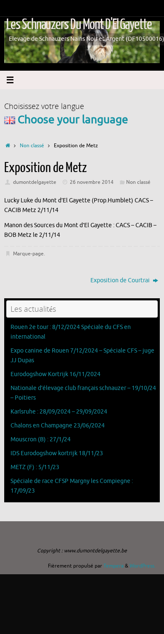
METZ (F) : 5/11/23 (35, 467)
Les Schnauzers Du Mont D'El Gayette (79, 24)
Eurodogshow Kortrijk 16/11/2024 (56, 374)
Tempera (113, 565)
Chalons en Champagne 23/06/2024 (58, 425)
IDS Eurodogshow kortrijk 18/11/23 (57, 453)
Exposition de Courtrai (120, 280)
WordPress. (143, 565)
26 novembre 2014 (92, 182)
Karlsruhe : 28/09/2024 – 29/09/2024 (59, 411)
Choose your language (71, 120)
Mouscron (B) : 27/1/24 (41, 439)
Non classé (32, 145)
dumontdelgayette (34, 182)
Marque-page (28, 253)
